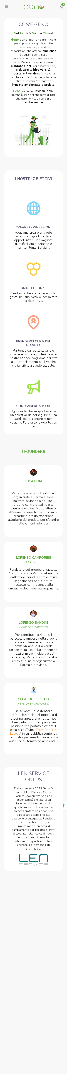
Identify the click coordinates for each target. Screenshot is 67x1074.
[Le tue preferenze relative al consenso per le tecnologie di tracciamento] (63, 805)
